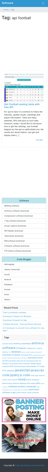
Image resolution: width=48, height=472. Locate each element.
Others (7, 299)
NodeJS (7, 279)
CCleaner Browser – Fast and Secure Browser (22, 324)
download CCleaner (11, 355)
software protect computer (22, 386)
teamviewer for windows (21, 390)
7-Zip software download (15, 221)
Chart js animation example (14, 312)
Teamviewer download (13, 236)
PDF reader (31, 383)
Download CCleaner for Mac (15, 320)
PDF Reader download (13, 231)
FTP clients (41, 366)
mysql (22, 379)
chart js (39, 348)
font (11, 366)
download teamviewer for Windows (17, 358)
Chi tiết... (40, 140)
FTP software (8, 370)
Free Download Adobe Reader (25, 366)
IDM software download (14, 241)
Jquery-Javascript (12, 269)
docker (23, 352)
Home (5, 10)
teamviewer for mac (8, 390)
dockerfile (39, 352)
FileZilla (32, 364)
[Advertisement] (24, 47)
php (38, 383)
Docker (7, 289)
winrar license (21, 392)
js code (25, 375)
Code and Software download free (29, 465)
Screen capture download (15, 226)
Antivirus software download (16, 211)
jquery (14, 375)
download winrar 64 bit (17, 361)
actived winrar (7, 344)
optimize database (19, 383)
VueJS (7, 274)
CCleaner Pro (31, 348)
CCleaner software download (16, 246)
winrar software (33, 392)
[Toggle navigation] (43, 3)
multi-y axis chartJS (9, 380)
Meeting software (11, 206)
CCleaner (21, 348)
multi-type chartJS (38, 375)
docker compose (30, 352)
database (16, 351)
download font (26, 355)
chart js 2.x (6, 352)
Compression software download (18, 216)
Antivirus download (22, 343)
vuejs (13, 392)
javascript (22, 370)
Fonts (6, 294)
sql (38, 387)
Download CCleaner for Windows (17, 316)
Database (8, 284)
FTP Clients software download (17, 251)
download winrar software (20, 364)
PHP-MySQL (9, 264)
